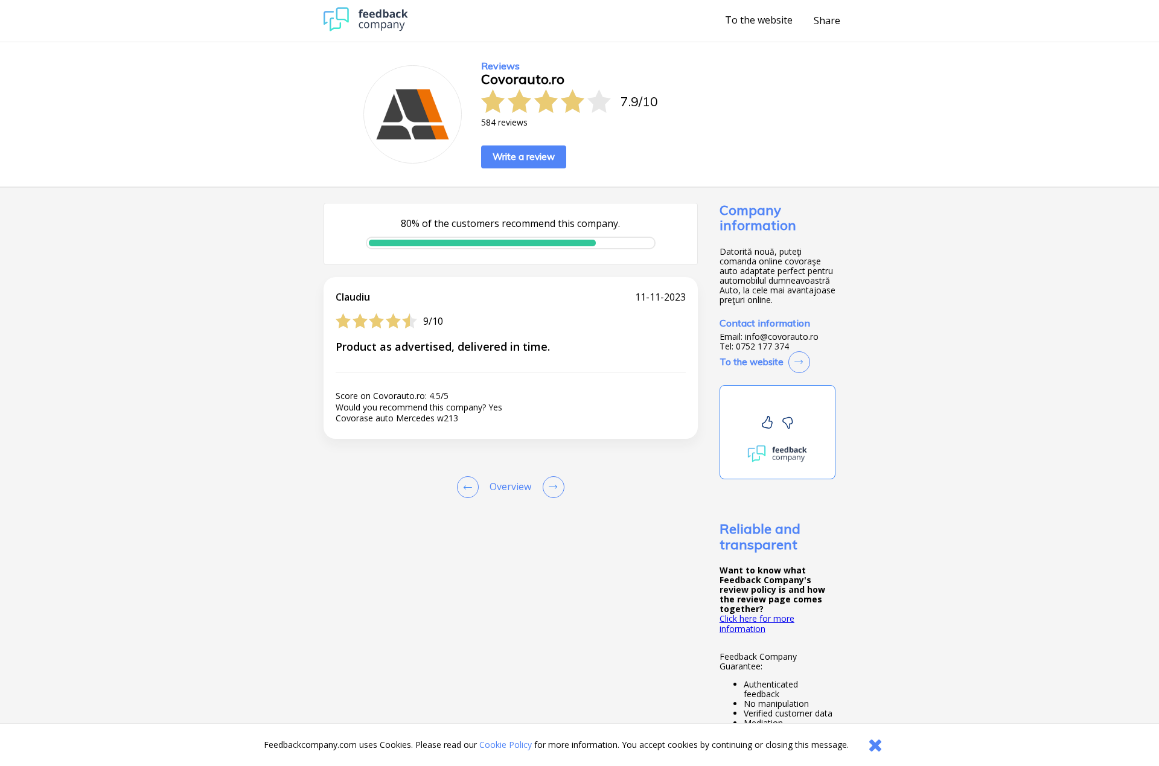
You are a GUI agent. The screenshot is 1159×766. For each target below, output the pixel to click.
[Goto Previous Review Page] (470, 487)
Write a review (524, 156)
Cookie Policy (505, 744)
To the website (759, 20)
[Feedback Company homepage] (366, 28)
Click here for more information (757, 623)
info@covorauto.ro (782, 337)
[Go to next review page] (551, 487)
